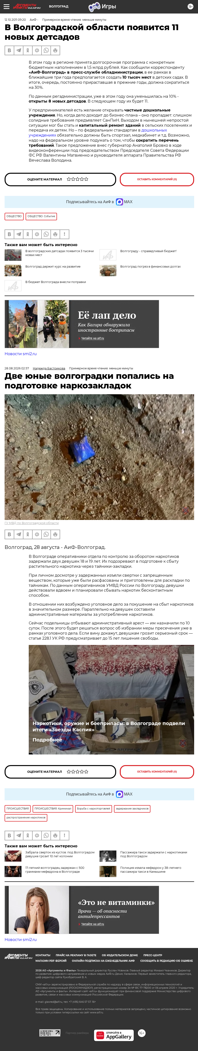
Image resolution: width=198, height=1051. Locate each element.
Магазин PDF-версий (50, 960)
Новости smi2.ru (21, 354)
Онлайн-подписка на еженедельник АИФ (103, 960)
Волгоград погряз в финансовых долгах (150, 266)
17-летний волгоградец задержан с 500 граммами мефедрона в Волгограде (54, 869)
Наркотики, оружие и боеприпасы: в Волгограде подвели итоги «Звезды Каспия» (109, 726)
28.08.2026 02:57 (17, 368)
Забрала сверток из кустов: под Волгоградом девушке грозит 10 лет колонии (59, 854)
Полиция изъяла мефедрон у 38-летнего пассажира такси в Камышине (150, 869)
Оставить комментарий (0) (157, 179)
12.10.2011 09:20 (15, 19)
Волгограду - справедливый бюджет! (148, 251)
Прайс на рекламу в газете (76, 955)
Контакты (42, 955)
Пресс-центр (152, 955)
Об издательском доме (120, 955)
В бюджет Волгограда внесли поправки (55, 282)
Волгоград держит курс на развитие (52, 266)
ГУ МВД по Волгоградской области (32, 523)
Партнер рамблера (77, 1032)
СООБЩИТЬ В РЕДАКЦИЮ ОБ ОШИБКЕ (166, 960)
